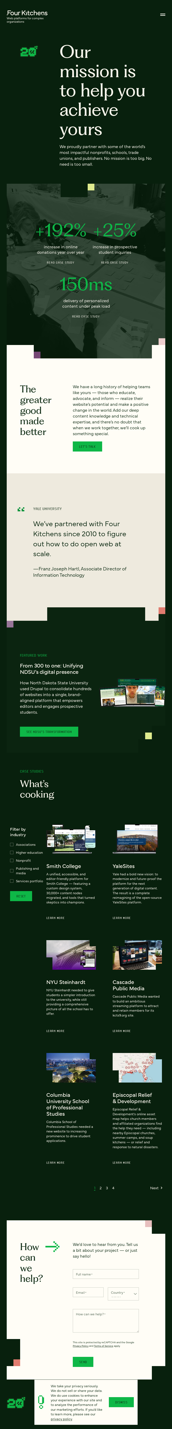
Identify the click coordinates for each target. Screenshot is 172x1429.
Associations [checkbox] (26, 844)
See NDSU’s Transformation (49, 732)
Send (83, 1362)
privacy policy (61, 1418)
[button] (94, 1188)
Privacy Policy (81, 1345)
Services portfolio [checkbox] (29, 880)
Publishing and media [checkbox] (27, 870)
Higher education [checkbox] (29, 852)
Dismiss (121, 1402)
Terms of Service (103, 1345)
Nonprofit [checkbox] (23, 860)
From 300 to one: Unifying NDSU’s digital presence (51, 668)
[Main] (162, 15)
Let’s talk (87, 446)
